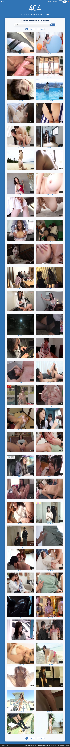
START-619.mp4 (50, 547)
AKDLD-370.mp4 (21, 594)
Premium (50, 1)
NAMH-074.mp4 (20, 382)
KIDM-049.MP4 (49, 711)
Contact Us (67, 745)
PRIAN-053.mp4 (50, 171)
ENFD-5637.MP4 (21, 100)
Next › (42, 29)
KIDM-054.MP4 (20, 735)
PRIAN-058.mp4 (20, 218)
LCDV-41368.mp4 (21, 171)
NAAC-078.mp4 (50, 53)
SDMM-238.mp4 (20, 641)
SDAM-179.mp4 (50, 523)
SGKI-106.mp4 (20, 406)
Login (60, 1)
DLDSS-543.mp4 (50, 335)
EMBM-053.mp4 (20, 453)
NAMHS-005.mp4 (21, 147)
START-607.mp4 (21, 570)
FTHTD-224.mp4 (21, 241)
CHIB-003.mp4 (49, 147)
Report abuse (54, 745)
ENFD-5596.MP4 (21, 124)
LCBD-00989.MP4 (50, 124)
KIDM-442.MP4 (49, 688)
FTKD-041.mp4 (20, 547)
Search (52, 24)
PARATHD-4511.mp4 (20, 288)
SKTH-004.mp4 (20, 476)
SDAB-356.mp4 (49, 476)
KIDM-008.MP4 (20, 77)
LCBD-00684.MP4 (50, 664)
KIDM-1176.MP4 (50, 100)
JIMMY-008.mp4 (20, 500)
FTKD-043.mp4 (49, 265)
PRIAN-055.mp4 (50, 218)
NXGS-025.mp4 (50, 382)
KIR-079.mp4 (20, 359)
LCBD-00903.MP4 (21, 711)
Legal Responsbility (61, 745)
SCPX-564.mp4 (49, 500)
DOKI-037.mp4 (49, 359)
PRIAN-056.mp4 (20, 265)
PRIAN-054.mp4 (50, 194)
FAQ (35, 745)
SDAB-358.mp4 (49, 429)
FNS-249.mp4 (49, 406)
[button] (68, 1)
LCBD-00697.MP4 (21, 688)
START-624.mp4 (21, 335)
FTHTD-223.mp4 (21, 312)
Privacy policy (45, 745)
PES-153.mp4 (20, 617)
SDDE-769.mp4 (50, 641)
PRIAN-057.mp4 (20, 194)
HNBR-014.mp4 (20, 429)
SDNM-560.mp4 (50, 570)
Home (26, 745)
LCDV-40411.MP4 (50, 77)
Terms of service (31, 745)
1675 (38, 29)
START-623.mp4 (50, 617)
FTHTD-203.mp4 (50, 241)
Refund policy (40, 745)
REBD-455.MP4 (50, 735)
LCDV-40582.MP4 (21, 53)
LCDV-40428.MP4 (21, 664)
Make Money (55, 1)
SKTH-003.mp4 (49, 453)
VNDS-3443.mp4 (50, 312)
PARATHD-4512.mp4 (49, 288)
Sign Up (64, 1)
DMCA (50, 745)
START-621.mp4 (21, 523)
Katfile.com (4, 745)
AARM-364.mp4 (50, 594)
